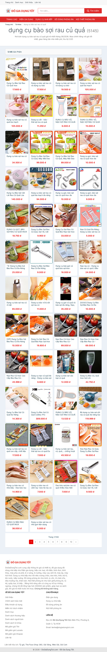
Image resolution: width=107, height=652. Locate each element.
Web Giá (55, 644)
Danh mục (19, 2)
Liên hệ (38, 2)
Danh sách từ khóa (13, 623)
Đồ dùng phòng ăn (64, 19)
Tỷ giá (21, 644)
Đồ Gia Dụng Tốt (67, 649)
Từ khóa (18, 24)
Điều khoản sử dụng (13, 604)
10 (71, 542)
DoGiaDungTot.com (49, 649)
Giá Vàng (47, 644)
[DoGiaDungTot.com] (20, 10)
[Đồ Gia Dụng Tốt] (18, 562)
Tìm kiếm (94, 10)
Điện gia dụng (26, 19)
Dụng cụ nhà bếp (43, 19)
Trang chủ (9, 2)
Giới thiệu (29, 2)
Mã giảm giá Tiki (12, 626)
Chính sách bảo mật (13, 601)
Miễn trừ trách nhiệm (14, 608)
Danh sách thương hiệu (15, 615)
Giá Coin (63, 644)
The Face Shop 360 (33, 644)
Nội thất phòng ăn (85, 19)
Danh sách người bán (14, 619)
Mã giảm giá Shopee (14, 634)
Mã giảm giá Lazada (14, 630)
